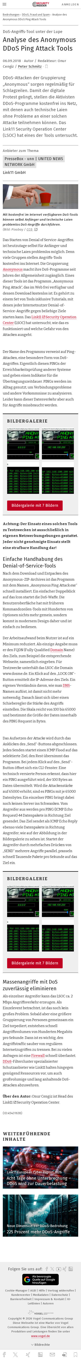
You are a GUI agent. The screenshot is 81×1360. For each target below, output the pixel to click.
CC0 (30, 229)
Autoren (48, 1303)
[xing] (28, 1354)
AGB (33, 1290)
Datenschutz (60, 1295)
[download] (64, 1354)
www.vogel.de (40, 1336)
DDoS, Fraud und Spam (36, 14)
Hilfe (42, 1290)
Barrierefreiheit (21, 1299)
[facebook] (4, 1354)
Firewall (38, 1056)
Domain (56, 650)
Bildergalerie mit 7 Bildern (34, 505)
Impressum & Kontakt (49, 1299)
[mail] (53, 1354)
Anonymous (13, 269)
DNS (66, 685)
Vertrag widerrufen (61, 1290)
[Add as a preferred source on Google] (40, 1279)
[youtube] (58, 1269)
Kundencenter (21, 1295)
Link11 (36, 317)
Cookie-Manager (16, 1290)
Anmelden (70, 4)
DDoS (7, 1061)
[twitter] (16, 1355)
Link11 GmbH (14, 172)
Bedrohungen (11, 14)
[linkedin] (41, 1355)
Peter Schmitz (30, 66)
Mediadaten (41, 1295)
